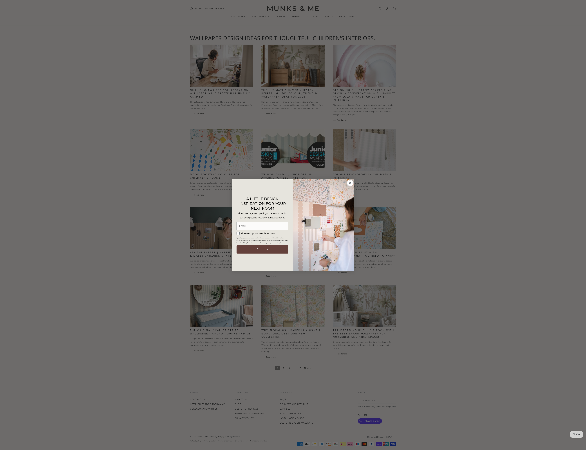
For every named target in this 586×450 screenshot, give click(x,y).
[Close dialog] (350, 183)
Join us (262, 249)
